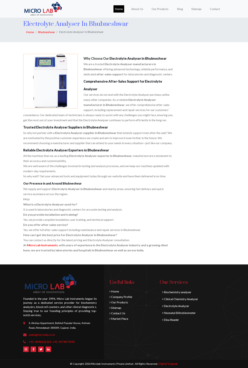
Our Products (119, 302)
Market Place (119, 318)
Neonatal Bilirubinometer (179, 312)
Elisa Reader (171, 319)
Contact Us (118, 313)
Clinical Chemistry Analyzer (180, 299)
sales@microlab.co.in (42, 334)
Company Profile (121, 296)
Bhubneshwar (46, 32)
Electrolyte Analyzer (176, 306)
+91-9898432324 (40, 341)
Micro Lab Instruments (42, 245)
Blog (180, 9)
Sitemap (196, 9)
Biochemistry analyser (177, 292)
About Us (137, 9)
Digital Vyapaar (168, 363)
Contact (215, 9)
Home (119, 9)
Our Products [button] (160, 9)
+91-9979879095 (63, 341)
